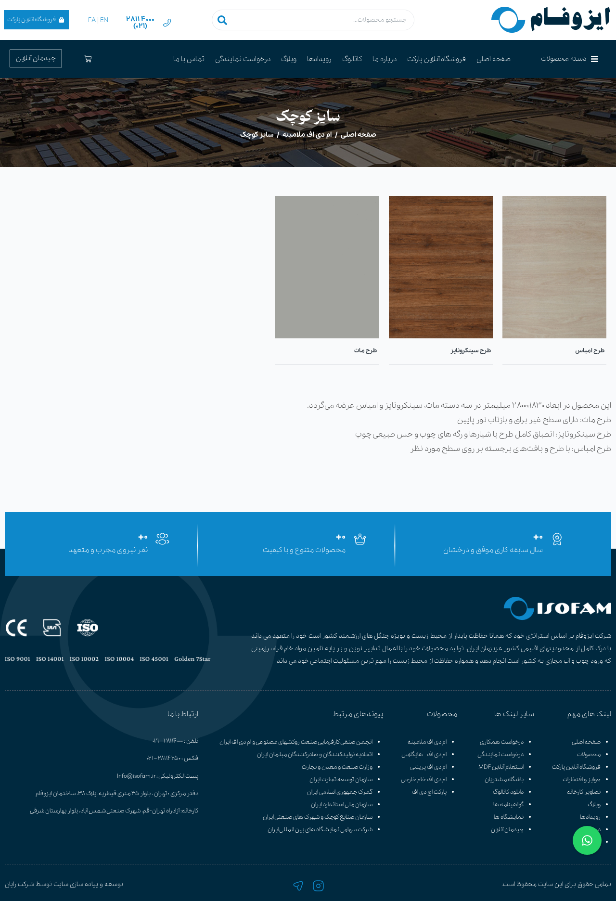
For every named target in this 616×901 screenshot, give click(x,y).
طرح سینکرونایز (470, 351)
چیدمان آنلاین (507, 829)
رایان (10, 884)
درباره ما (384, 59)
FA (92, 20)
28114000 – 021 (168, 741)
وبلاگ (288, 59)
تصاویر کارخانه (584, 792)
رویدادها (319, 59)
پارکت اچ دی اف (429, 792)
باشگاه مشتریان (504, 779)
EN (104, 20)
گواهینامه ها (508, 804)
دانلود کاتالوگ (508, 792)
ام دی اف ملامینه (307, 135)
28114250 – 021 (163, 758)
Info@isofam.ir (136, 776)
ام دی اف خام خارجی (424, 779)
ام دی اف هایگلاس (424, 754)
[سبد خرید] (88, 59)
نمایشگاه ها (509, 817)
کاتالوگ (352, 59)
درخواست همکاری (502, 742)
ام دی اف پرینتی (428, 767)
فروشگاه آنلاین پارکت (576, 767)
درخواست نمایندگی (242, 59)
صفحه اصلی (493, 59)
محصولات (589, 754)
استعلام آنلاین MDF (501, 767)
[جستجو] (222, 20)
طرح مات (366, 351)
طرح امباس (589, 351)
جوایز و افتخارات (582, 779)
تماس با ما (189, 59)
